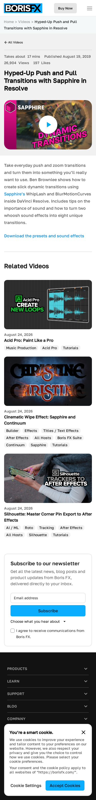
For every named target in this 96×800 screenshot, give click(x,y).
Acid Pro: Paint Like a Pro (29, 340)
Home (9, 21)
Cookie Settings (25, 785)
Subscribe (48, 610)
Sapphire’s (14, 193)
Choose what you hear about (35, 621)
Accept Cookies (65, 785)
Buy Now (65, 8)
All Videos (15, 42)
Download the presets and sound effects (44, 235)
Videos (24, 21)
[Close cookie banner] (83, 732)
